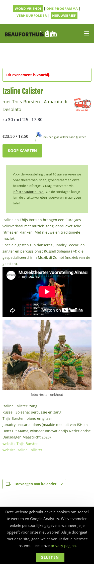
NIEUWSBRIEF (64, 15)
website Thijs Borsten (21, 443)
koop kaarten (22, 150)
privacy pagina (63, 545)
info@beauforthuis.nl (28, 191)
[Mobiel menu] (86, 33)
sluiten (50, 557)
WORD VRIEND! (28, 8)
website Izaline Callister (22, 449)
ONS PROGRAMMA (62, 8)
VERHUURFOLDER (32, 15)
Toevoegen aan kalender (35, 483)
